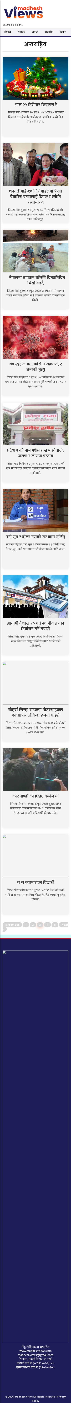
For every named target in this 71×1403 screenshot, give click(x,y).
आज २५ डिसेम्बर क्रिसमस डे (35, 104)
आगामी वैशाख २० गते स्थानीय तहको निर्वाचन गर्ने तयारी (35, 626)
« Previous (12, 924)
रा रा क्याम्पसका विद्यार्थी (35, 882)
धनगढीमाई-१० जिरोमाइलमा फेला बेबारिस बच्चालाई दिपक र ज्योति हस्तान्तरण (35, 197)
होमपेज (7, 32)
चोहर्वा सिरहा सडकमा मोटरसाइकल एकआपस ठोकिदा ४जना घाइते (35, 712)
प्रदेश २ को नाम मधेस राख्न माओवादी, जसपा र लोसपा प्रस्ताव (35, 453)
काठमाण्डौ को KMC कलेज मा (35, 796)
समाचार (21, 32)
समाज (35, 32)
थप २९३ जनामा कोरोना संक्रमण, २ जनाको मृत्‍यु (35, 367)
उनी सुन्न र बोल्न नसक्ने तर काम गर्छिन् (35, 536)
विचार (63, 32)
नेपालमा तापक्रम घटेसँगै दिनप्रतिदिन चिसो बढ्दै (35, 280)
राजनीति (49, 32)
